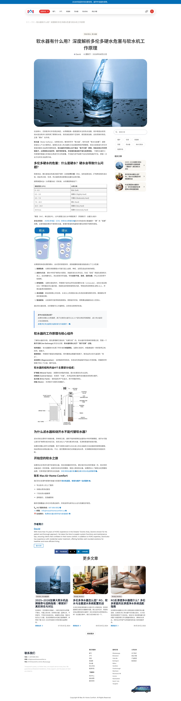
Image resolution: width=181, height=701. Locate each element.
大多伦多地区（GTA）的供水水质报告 (58, 221)
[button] (61, 551)
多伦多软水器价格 (68, 471)
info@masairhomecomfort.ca (53, 510)
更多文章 (38, 546)
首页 (28, 22)
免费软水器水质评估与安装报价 (57, 513)
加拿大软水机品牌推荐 (86, 471)
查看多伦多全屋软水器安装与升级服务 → (53, 324)
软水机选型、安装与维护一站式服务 (75, 480)
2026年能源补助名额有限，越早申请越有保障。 (90, 2)
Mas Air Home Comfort (87, 697)
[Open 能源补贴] (47, 11)
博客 (33, 22)
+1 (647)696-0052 (33, 657)
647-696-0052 (54, 507)
